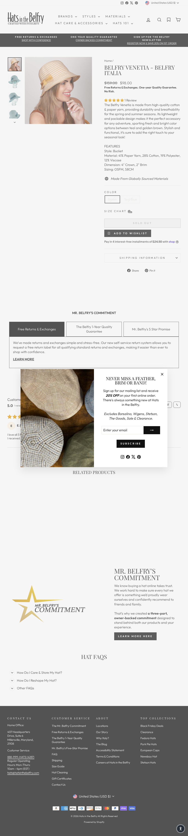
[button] (180, 828)
